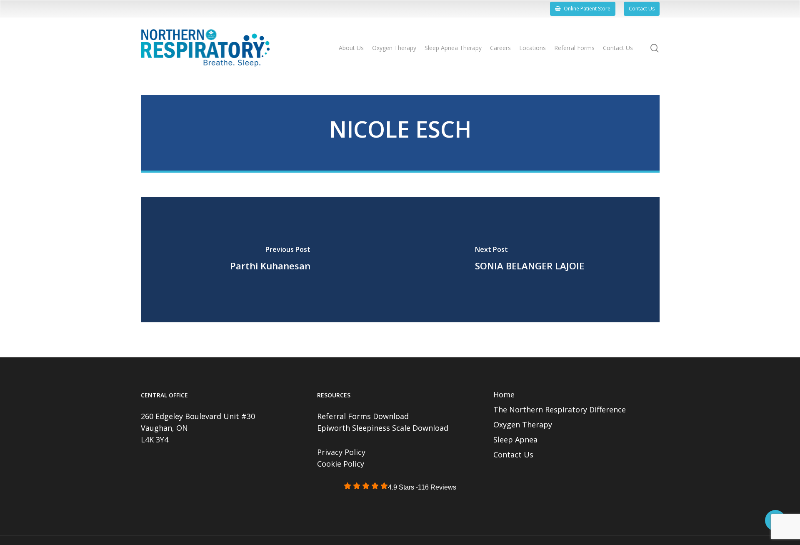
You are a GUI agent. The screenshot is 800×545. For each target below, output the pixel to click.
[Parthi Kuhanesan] (270, 259)
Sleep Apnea (515, 439)
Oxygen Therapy (522, 424)
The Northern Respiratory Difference (559, 409)
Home (504, 394)
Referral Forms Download (363, 416)
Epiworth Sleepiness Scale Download (382, 428)
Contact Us (513, 455)
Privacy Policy (341, 452)
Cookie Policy (340, 464)
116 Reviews (437, 487)
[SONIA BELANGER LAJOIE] (530, 259)
